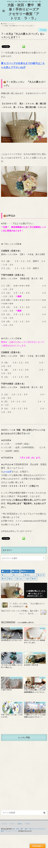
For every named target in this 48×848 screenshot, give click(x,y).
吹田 (5, 579)
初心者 (42, 575)
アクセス (27, 823)
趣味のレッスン (28, 571)
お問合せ (19, 823)
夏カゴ (12, 579)
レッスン (7, 571)
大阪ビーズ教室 (24, 579)
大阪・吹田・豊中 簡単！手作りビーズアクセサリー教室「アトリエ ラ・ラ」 (24, 11)
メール (6, 471)
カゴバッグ (7, 575)
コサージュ (19, 575)
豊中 (34, 579)
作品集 (16, 571)
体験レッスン (31, 575)
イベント (12, 823)
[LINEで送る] (23, 46)
